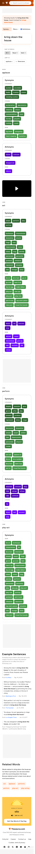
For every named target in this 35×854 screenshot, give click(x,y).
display (8, 406)
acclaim (8, 88)
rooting (8, 123)
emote (18, 238)
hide (7, 491)
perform (16, 221)
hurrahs (8, 119)
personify (19, 256)
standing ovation (12, 97)
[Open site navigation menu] (3, 3)
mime (20, 247)
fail (14, 323)
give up (19, 341)
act (4, 784)
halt (7, 345)
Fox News (8, 677)
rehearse (18, 260)
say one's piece (21, 300)
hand (21, 114)
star (7, 270)
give (24, 406)
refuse (22, 491)
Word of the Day (16, 808)
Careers (13, 839)
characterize (20, 233)
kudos (8, 92)
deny (25, 487)
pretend (9, 260)
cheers (17, 110)
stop (7, 328)
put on (8, 468)
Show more (21, 61)
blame (8, 154)
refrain (8, 350)
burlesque (9, 233)
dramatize (9, 238)
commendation (11, 114)
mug (14, 251)
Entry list (5, 839)
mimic (8, 251)
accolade (17, 88)
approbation (22, 105)
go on (24, 278)
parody (21, 251)
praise (24, 92)
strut (21, 270)
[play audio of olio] (12, 815)
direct (8, 323)
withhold (15, 496)
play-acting (25, 788)
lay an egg (9, 287)
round (16, 123)
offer (15, 411)
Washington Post (11, 696)
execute (17, 406)
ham (14, 242)
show (18, 420)
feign (8, 242)
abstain (8, 336)
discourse (9, 428)
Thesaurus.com (7, 3)
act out (8, 454)
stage (25, 420)
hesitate (15, 345)
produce (18, 415)
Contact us (22, 839)
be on (8, 278)
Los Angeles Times (11, 717)
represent (9, 265)
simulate (19, 265)
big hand (9, 131)
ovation (16, 92)
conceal (18, 487)
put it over (9, 300)
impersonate (10, 247)
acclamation (10, 105)
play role (18, 296)
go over (8, 282)
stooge (14, 270)
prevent (21, 323)
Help (29, 839)
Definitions (26, 29)
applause (12, 784)
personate (9, 256)
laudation (22, 136)
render (8, 446)
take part (9, 305)
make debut (20, 287)
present (9, 415)
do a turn (16, 278)
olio (17, 811)
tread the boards (21, 305)
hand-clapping (11, 136)
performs (21, 784)
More (15, 29)
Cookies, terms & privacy (17, 842)
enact (8, 221)
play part (9, 296)
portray (8, 225)
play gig (17, 291)
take (7, 496)
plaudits (17, 119)
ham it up (17, 282)
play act (9, 291)
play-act (15, 788)
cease (16, 336)
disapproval (10, 163)
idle (22, 345)
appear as (17, 454)
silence (8, 171)
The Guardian (10, 708)
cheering (9, 110)
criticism (16, 154)
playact (19, 442)
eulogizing (18, 131)
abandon (9, 487)
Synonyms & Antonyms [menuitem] (7, 29)
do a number (17, 459)
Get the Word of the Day (17, 821)
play (23, 221)
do (19, 547)
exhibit (23, 433)
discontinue (10, 341)
